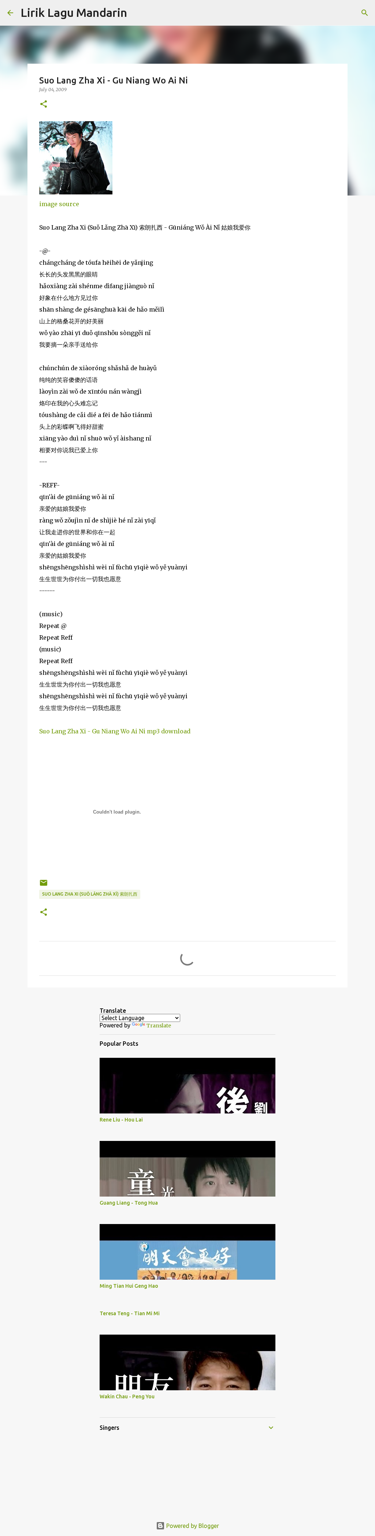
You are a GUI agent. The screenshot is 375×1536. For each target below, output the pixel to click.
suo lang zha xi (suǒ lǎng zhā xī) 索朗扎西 (89, 894)
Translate (158, 1025)
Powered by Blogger (192, 1525)
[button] (43, 104)
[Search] (137, 13)
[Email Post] (43, 885)
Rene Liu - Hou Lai (121, 1120)
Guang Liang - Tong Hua (129, 1203)
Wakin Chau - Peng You (127, 1396)
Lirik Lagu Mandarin (74, 12)
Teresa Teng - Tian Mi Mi (130, 1313)
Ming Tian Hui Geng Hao (129, 1286)
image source (59, 204)
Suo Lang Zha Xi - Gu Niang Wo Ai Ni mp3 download (114, 731)
